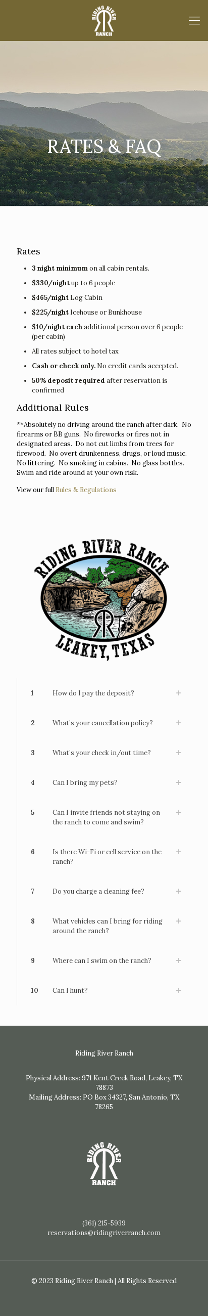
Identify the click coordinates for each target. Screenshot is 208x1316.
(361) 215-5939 (104, 1223)
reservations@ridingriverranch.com (104, 1233)
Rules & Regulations (86, 490)
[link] (104, 693)
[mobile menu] (194, 20)
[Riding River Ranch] (104, 20)
